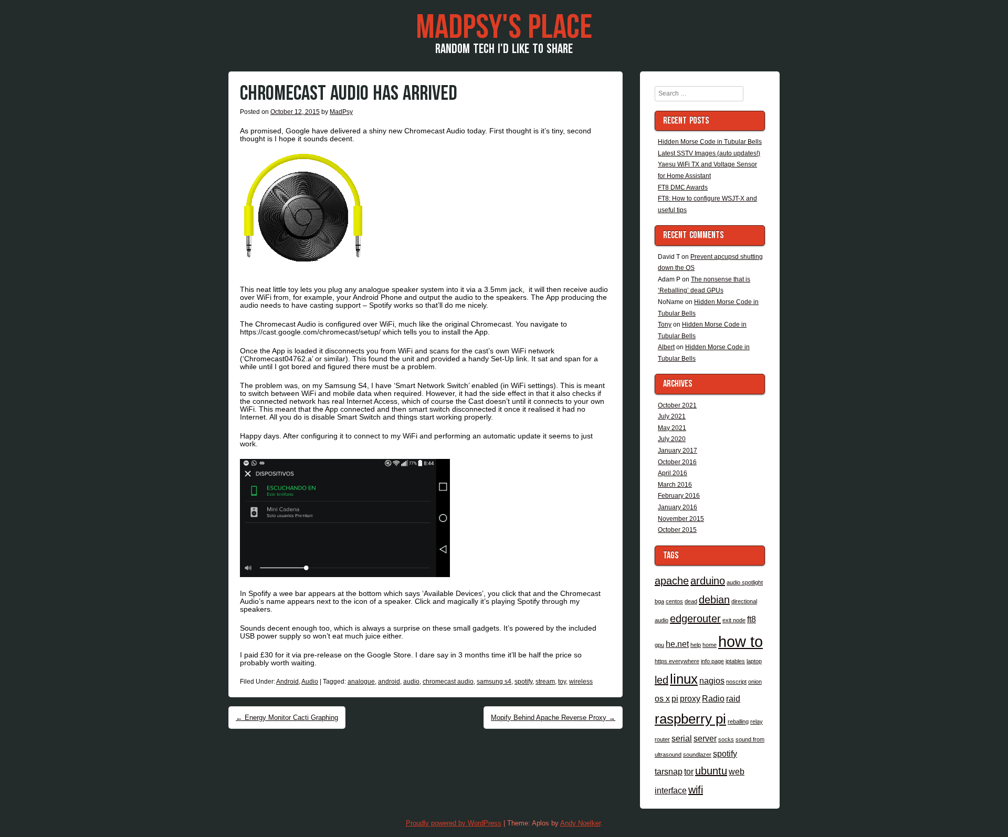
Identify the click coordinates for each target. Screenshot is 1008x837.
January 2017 (677, 450)
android (389, 681)
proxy (690, 698)
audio (411, 681)
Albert (666, 347)
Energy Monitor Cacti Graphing (287, 717)
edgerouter (695, 618)
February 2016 (679, 495)
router (662, 739)
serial (681, 738)
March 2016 (675, 484)
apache (672, 581)
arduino (707, 581)
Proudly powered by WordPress (453, 823)
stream (545, 681)
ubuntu (711, 771)
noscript (736, 681)
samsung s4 (494, 681)
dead (691, 601)
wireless (581, 681)
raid (733, 698)
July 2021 (672, 416)
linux (684, 679)
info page (712, 661)
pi (674, 698)
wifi (695, 790)
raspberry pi (690, 719)
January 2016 (677, 507)
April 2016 (672, 473)
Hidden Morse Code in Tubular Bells (710, 141)
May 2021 (672, 428)
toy (562, 681)
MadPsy (341, 112)
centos (674, 601)
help (695, 645)
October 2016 (677, 462)
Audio (309, 681)
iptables (735, 661)
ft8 (751, 619)
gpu (659, 645)
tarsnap (668, 771)
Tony (664, 324)
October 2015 (677, 529)
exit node (734, 620)
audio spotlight (745, 582)
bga (659, 601)
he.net (677, 643)
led (661, 680)
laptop (754, 661)
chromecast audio (448, 681)
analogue (361, 681)
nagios (711, 680)
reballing (738, 721)
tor (689, 771)
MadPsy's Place (504, 27)
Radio (713, 698)
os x (662, 698)
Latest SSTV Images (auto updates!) (709, 153)
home (709, 645)
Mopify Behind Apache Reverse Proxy (553, 717)
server (705, 738)
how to (740, 641)
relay (756, 721)
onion (755, 681)
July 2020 (672, 439)
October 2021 (677, 405)
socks (726, 739)
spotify (523, 681)
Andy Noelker (580, 823)
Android (287, 681)
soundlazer (697, 754)
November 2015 (681, 518)
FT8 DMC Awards (683, 187)
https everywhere (677, 661)
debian (714, 599)
